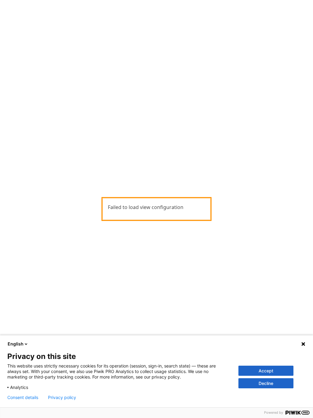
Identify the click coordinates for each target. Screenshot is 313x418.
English (16, 343)
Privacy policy (62, 397)
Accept (266, 370)
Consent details (22, 397)
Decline (266, 383)
